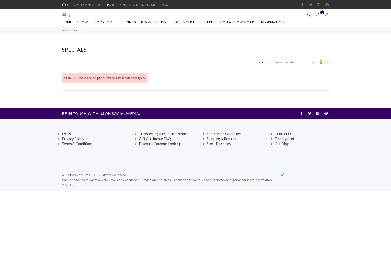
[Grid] (320, 62)
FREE (211, 22)
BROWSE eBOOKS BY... (95, 22)
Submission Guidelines (224, 133)
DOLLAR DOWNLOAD (237, 22)
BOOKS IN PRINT (155, 22)
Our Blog (282, 143)
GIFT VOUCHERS (188, 22)
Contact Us (283, 133)
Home (67, 22)
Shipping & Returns (221, 138)
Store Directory (219, 143)
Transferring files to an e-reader (163, 133)
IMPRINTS (127, 22)
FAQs (66, 133)
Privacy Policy (73, 138)
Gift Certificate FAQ (155, 138)
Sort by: (264, 62)
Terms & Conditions (77, 143)
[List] (327, 62)
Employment (284, 138)
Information (272, 22)
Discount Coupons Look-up (160, 143)
